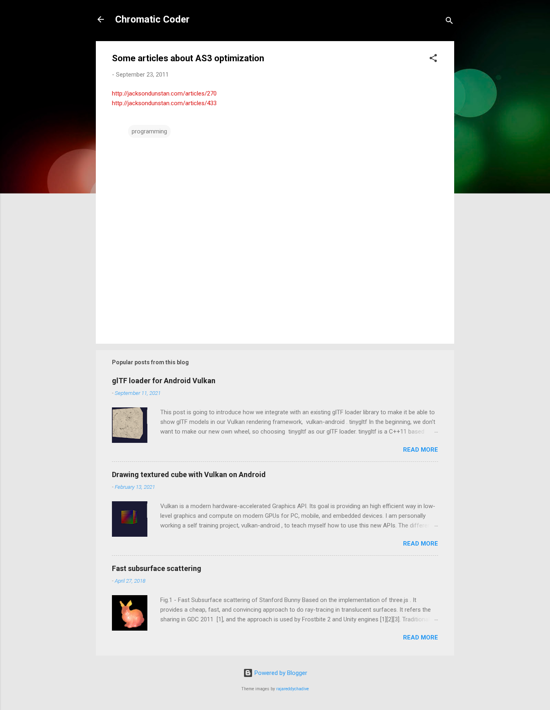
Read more (420, 449)
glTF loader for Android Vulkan (163, 380)
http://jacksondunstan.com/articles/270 (164, 93)
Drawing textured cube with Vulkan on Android (189, 474)
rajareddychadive (292, 688)
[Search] (449, 22)
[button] (433, 59)
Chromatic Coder (152, 19)
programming (149, 131)
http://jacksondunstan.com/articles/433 (164, 103)
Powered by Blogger (280, 673)
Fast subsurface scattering (156, 568)
